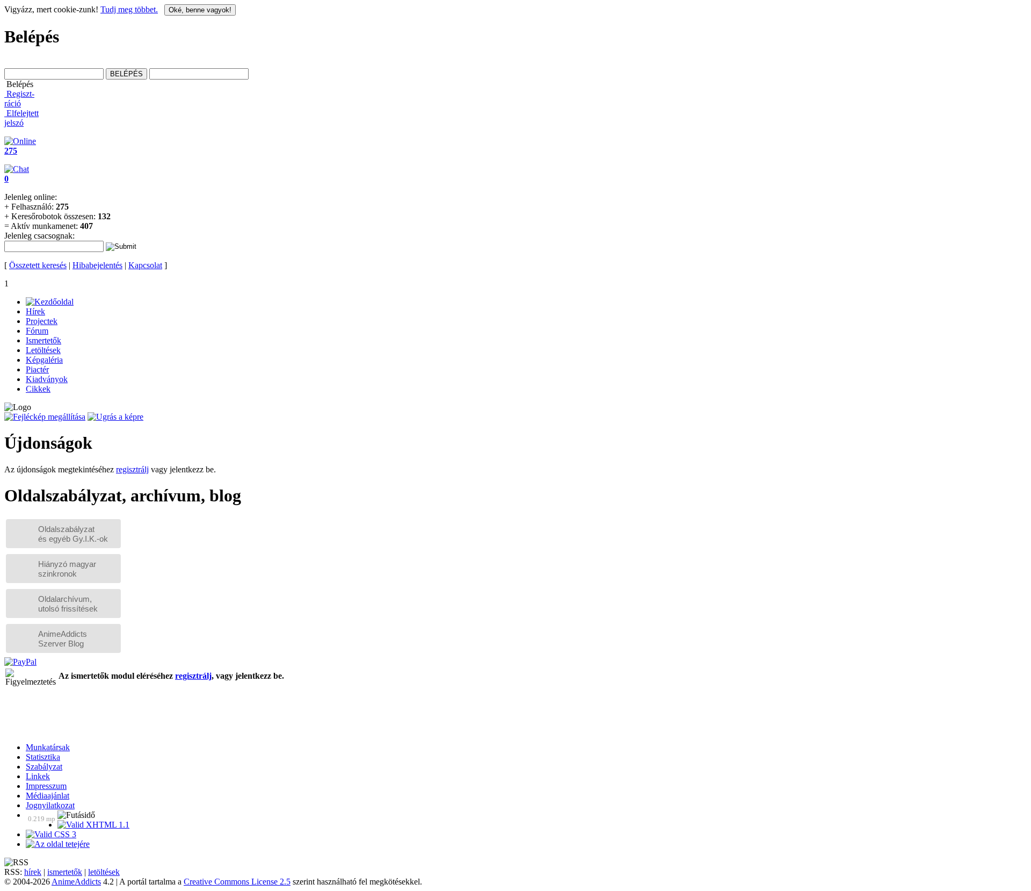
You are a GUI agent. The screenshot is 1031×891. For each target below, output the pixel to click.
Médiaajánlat (47, 795)
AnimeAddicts (76, 881)
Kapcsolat (145, 265)
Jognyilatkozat (50, 805)
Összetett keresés (38, 265)
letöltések (104, 871)
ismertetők (64, 871)
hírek (32, 871)
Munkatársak (48, 747)
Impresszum (46, 786)
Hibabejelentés (97, 265)
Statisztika (43, 756)
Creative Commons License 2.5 (237, 881)
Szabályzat (44, 766)
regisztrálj (132, 469)
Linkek (38, 776)
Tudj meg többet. (129, 9)
